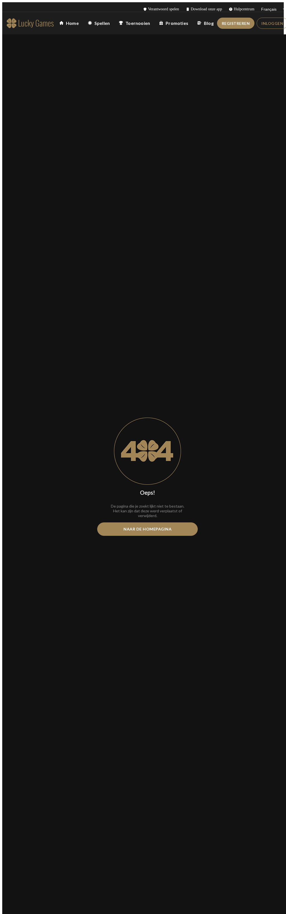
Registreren (236, 23)
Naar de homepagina (147, 529)
